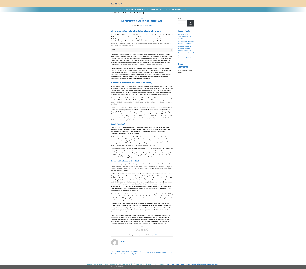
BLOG (184, 9)
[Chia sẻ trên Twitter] (139, 229)
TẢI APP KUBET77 (154, 9)
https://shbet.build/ (212, 264)
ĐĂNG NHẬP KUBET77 (143, 9)
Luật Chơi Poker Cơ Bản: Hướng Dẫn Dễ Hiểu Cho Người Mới (184, 36)
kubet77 (116, 3)
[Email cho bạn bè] (142, 229)
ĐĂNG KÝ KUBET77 (131, 9)
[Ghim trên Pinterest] (145, 229)
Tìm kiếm (180, 19)
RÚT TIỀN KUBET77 (165, 9)
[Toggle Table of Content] (169, 50)
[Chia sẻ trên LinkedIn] (147, 229)
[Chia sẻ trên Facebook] (136, 229)
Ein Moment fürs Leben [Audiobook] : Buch (158, 252)
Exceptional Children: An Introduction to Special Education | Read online (184, 48)
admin (150, 25)
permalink (155, 235)
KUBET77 (122, 9)
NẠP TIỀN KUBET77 (177, 9)
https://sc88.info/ (196, 264)
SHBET (168, 264)
